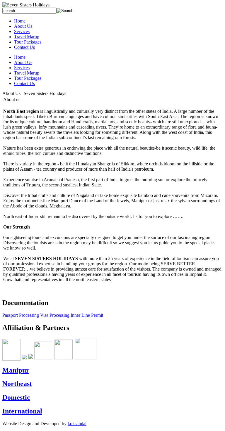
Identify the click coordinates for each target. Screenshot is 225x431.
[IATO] (11, 357)
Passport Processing (20, 315)
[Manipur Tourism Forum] (85, 357)
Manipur (15, 370)
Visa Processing (54, 315)
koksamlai (77, 423)
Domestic (16, 397)
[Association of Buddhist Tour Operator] (63, 357)
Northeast (17, 383)
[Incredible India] (24, 357)
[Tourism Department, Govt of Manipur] (31, 357)
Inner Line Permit (87, 315)
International (22, 411)
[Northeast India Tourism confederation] (43, 357)
